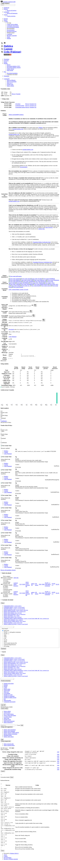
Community (7, 78)
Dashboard (6, 7)
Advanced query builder (7, 707)
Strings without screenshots (10, 734)
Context (17, 464)
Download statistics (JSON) (14, 67)
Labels (5, 687)
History (9, 64)
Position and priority (9, 683)
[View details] (16, 450)
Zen (35, 104)
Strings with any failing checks (11, 732)
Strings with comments (9, 731)
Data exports (10, 70)
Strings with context (9, 736)
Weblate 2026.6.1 (14, 853)
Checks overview (11, 16)
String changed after (9, 744)
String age (6, 692)
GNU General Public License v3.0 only (18, 289)
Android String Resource (16, 584)
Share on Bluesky (11, 80)
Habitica (8, 45)
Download (11, 329)
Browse (14, 94)
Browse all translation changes (8, 570)
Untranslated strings (20, 107)
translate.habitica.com (18, 129)
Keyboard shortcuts (11, 31)
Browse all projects (11, 10)
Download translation (12, 73)
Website (9, 38)
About (8, 37)
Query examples (5, 749)
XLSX (57, 584)
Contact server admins (12, 24)
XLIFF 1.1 (6, 633)
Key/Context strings (9, 714)
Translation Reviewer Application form (42, 262)
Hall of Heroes (49, 227)
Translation (6, 59)
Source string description (10, 715)
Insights (6, 63)
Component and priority (10, 701)
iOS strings (36, 584)
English (17, 459)
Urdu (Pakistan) (12, 51)
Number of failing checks (10, 697)
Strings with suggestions (10, 729)
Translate (18, 94)
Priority (5, 686)
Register (6, 18)
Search (5, 62)
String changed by (8, 722)
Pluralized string (8, 735)
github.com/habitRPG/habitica (16, 114)
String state (6, 718)
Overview (6, 60)
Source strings (7, 711)
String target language (9, 721)
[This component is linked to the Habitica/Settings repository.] (32, 305)
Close (11, 777)
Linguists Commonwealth (9, 1)
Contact (6, 856)
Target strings (7, 712)
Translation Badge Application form (41, 242)
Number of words (8, 694)
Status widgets (10, 85)
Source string (7, 689)
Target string (7, 690)
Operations (6, 76)
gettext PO (6, 630)
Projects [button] (6, 9)
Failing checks (10, 69)
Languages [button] (6, 12)
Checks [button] (5, 14)
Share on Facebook (11, 81)
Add (22, 725)
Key (5, 699)
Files (5, 71)
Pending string (7, 719)
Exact (18, 725)
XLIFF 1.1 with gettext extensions (48, 584)
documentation (23, 167)
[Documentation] (1, 99)
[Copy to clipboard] (35, 305)
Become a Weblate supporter (11, 859)
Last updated (7, 693)
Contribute (9, 34)
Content (8, 48)
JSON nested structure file (28, 584)
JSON (23, 584)
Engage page (10, 84)
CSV (20, 584)
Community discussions (13, 25)
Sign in (5, 20)
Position (6, 685)
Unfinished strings (19, 105)
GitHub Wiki (41, 228)
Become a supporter (12, 35)
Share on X (9, 83)
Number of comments (9, 696)
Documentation (10, 30)
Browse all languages (12, 13)
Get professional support (13, 27)
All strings (17, 104)
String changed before (9, 745)
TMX (43, 584)
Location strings (8, 717)
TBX (40, 584)
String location (7, 700)
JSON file (16, 577)
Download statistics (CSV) (13, 66)
